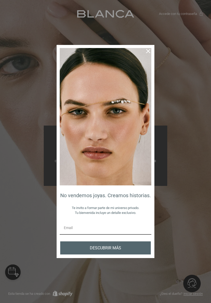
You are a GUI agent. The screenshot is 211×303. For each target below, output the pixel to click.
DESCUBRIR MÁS (105, 247)
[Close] (148, 51)
